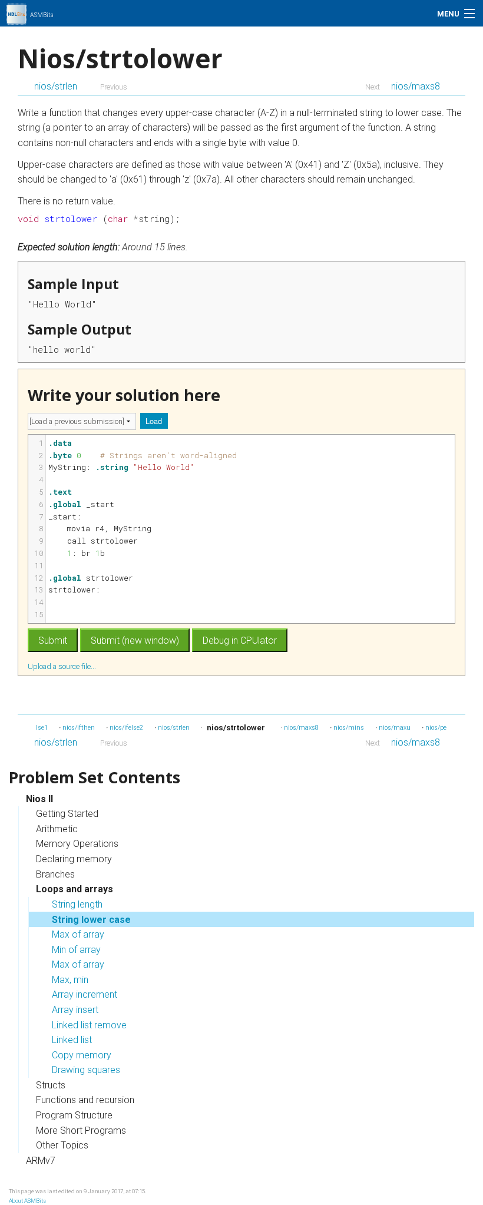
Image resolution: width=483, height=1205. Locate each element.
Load (153, 420)
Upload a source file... (63, 666)
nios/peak (439, 727)
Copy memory (81, 1055)
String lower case (91, 919)
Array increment (84, 994)
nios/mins (348, 727)
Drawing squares (86, 1069)
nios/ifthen (78, 727)
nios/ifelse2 (126, 727)
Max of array (78, 934)
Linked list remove (89, 1025)
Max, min (70, 979)
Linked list (72, 1039)
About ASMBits (27, 1200)
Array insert (75, 1009)
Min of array (76, 949)
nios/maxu (395, 727)
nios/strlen (55, 86)
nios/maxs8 (415, 86)
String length (77, 904)
